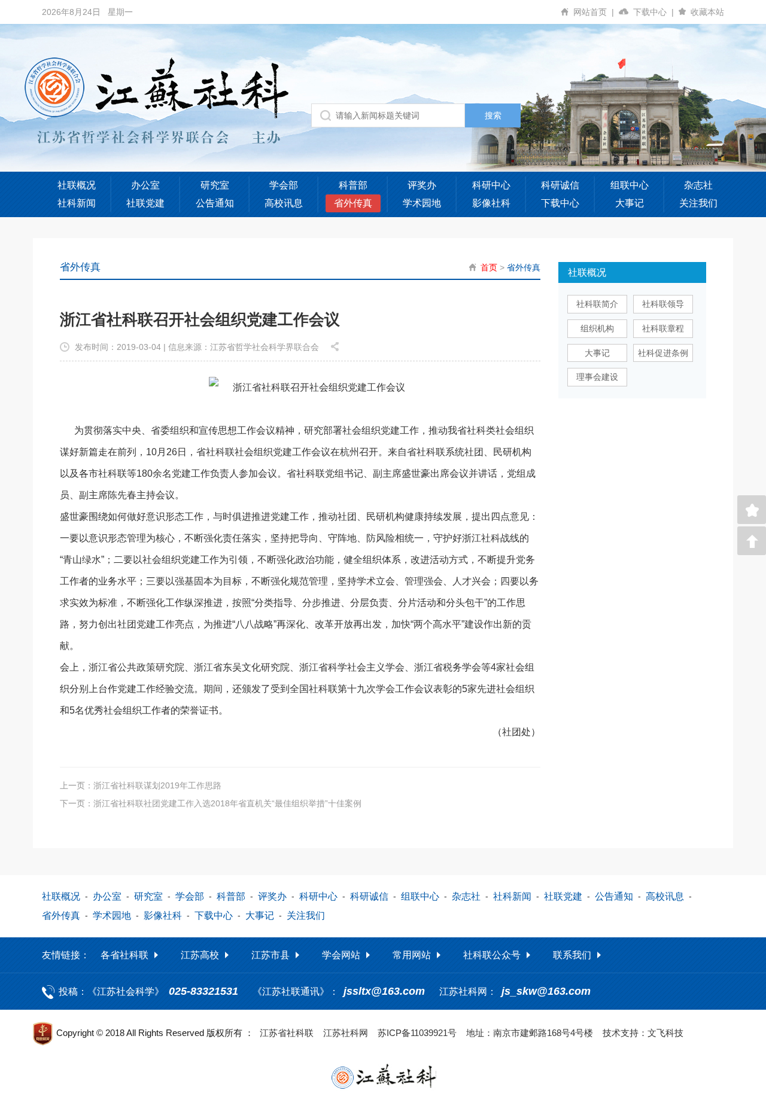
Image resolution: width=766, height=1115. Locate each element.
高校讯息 (284, 203)
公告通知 (215, 203)
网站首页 (593, 12)
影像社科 (491, 203)
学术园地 (422, 203)
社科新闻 (76, 203)
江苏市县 (270, 955)
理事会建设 (597, 377)
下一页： (210, 803)
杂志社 (698, 185)
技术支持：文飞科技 (643, 1033)
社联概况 (76, 185)
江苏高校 (200, 955)
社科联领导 (663, 304)
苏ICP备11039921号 (417, 1033)
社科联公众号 (492, 955)
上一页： (140, 785)
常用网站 (412, 955)
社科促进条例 (663, 353)
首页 (489, 267)
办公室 (145, 185)
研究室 (214, 185)
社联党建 (145, 203)
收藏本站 (707, 12)
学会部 (283, 185)
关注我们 (698, 203)
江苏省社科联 (287, 1033)
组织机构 (597, 328)
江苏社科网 (345, 1033)
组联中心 (629, 185)
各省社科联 (124, 955)
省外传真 (353, 203)
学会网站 (341, 955)
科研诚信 (560, 185)
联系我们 (572, 955)
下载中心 (653, 12)
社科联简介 (597, 304)
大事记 (629, 203)
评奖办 (422, 185)
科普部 (353, 185)
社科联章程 (663, 328)
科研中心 (491, 185)
